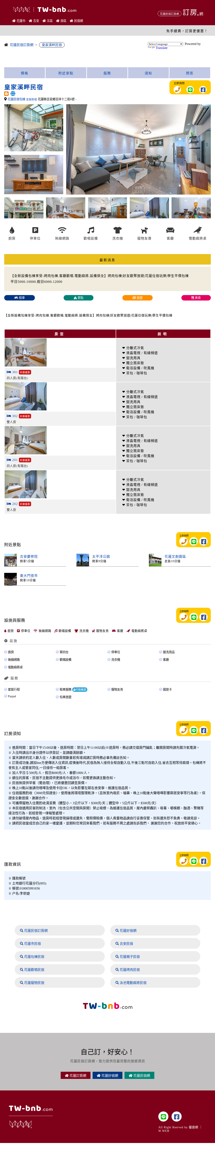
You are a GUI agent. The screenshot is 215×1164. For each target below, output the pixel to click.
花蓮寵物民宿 (33, 983)
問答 (190, 73)
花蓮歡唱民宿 (33, 970)
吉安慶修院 (29, 556)
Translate (162, 48)
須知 (148, 73)
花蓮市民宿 (32, 943)
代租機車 (80, 689)
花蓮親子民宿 (129, 956)
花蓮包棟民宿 (33, 956)
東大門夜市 (29, 575)
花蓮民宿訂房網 (21, 45)
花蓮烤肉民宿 (129, 970)
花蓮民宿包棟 (17, 99)
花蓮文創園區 (175, 556)
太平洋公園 (101, 556)
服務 (107, 73)
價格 (24, 73)
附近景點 (65, 73)
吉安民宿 (126, 943)
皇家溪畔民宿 (52, 45)
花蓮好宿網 (127, 930)
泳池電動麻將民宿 (133, 983)
